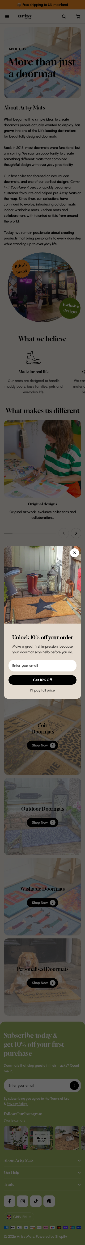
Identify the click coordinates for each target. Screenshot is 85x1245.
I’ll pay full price (42, 690)
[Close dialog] (74, 553)
